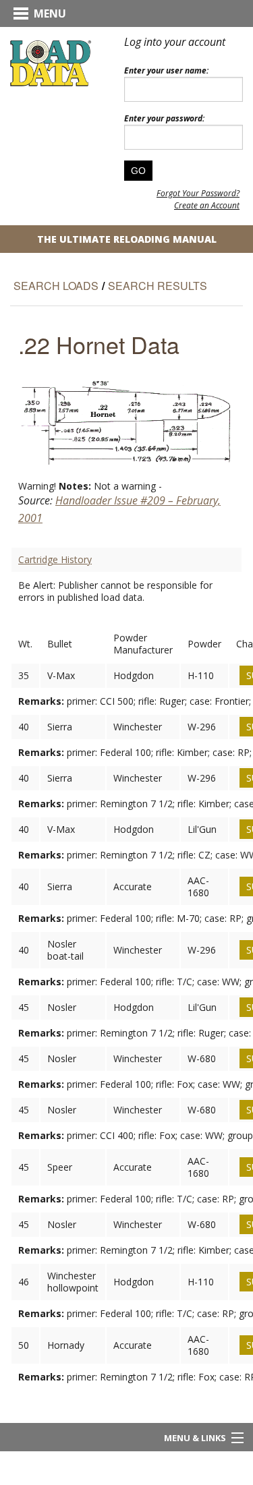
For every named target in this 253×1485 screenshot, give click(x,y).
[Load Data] (50, 62)
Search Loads (56, 285)
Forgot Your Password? (198, 193)
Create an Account (207, 205)
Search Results (157, 285)
